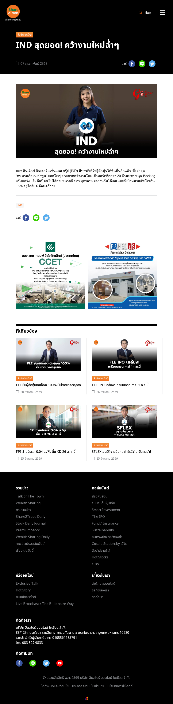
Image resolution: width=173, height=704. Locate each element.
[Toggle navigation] (162, 12)
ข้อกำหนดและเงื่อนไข (55, 686)
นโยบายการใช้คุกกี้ (119, 686)
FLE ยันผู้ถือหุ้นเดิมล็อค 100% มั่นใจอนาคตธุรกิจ (48, 385)
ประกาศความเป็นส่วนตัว (88, 686)
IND (20, 205)
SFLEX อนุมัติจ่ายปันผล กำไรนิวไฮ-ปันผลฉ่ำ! (121, 451)
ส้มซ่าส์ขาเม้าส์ (25, 35)
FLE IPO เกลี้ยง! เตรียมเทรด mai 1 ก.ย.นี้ (120, 385)
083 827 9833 (32, 642)
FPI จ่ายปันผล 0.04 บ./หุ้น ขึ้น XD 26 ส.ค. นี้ (45, 451)
